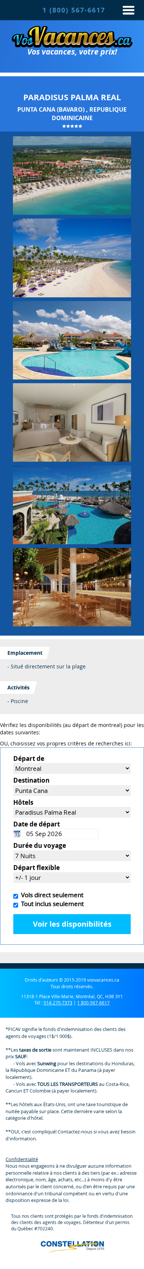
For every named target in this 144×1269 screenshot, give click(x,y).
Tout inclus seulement (51, 903)
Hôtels (23, 802)
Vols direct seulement (50, 895)
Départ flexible (36, 867)
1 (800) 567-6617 (73, 10)
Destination (31, 780)
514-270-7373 (58, 1003)
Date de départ (36, 824)
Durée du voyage (39, 845)
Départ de (28, 758)
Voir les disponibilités (72, 924)
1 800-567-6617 (93, 1003)
